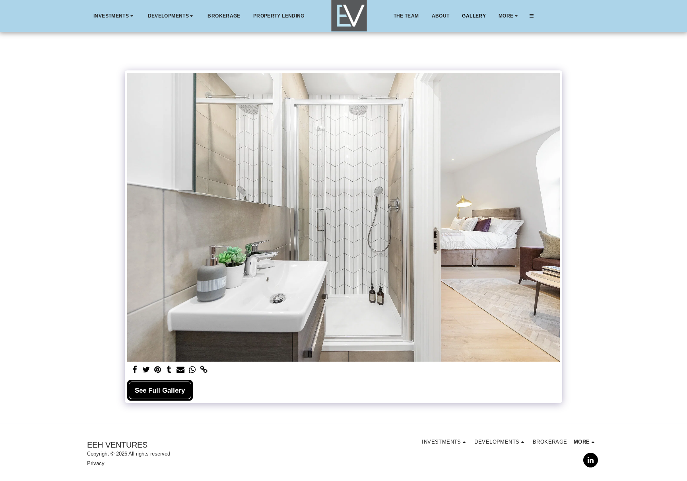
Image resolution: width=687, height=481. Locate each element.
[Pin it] (157, 370)
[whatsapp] (192, 370)
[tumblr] (169, 370)
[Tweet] (146, 370)
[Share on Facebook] (134, 370)
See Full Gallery (160, 390)
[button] (114, 16)
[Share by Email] (181, 370)
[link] (204, 370)
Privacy (96, 463)
